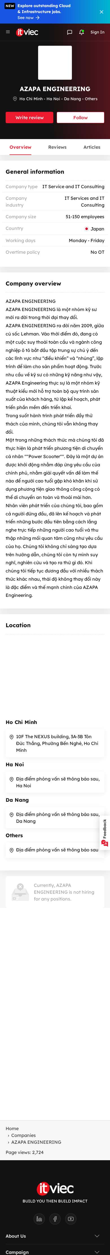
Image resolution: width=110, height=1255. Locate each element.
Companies (23, 1135)
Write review (30, 117)
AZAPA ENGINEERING (36, 1142)
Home (12, 1128)
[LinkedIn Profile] (41, 1220)
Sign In (97, 32)
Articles (91, 147)
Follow (80, 117)
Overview (20, 147)
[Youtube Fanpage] (70, 1220)
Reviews (57, 147)
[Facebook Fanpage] (57, 1220)
